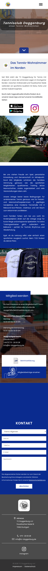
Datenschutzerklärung (37, 480)
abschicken (24, 486)
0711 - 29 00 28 (25, 536)
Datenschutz (30, 566)
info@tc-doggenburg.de (25, 539)
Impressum (17, 566)
